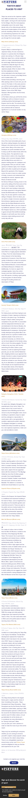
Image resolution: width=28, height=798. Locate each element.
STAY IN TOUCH (9, 787)
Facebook (7, 774)
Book (14, 763)
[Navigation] (25, 1)
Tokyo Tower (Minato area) (9, 598)
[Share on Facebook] (3, 13)
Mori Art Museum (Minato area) (10, 519)
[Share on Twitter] (5, 13)
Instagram (3, 774)
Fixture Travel (21, 742)
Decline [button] (5, 795)
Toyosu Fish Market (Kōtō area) (10, 624)
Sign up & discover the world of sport (13, 781)
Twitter (12, 774)
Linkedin (16, 774)
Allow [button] (13, 795)
